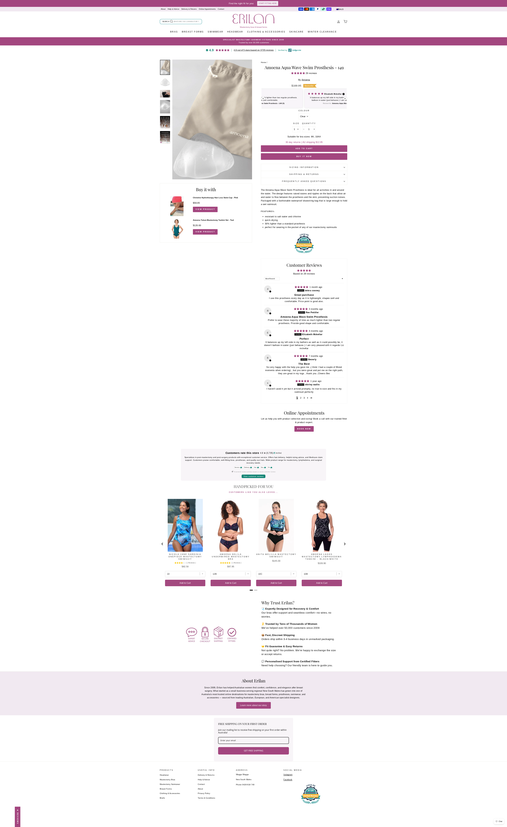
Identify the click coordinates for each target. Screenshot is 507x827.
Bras (174, 32)
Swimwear (215, 32)
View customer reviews (253, 476)
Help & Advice (173, 9)
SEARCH (166, 22)
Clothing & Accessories (266, 32)
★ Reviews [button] (18, 816)
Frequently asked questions (304, 181)
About (163, 9)
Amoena (306, 80)
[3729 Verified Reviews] (304, 253)
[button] (298, 73)
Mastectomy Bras (167, 780)
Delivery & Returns (189, 9)
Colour (304, 111)
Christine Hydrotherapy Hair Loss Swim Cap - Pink (215, 198)
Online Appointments (207, 9)
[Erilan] (253, 19)
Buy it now (304, 156)
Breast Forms (193, 32)
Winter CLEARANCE (322, 32)
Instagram (287, 774)
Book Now (304, 429)
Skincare (296, 32)
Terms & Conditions (206, 798)
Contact (221, 9)
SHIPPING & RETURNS (304, 174)
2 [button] (300, 398)
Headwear (235, 32)
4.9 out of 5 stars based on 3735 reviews (254, 50)
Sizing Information (304, 167)
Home (263, 62)
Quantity (309, 123)
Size (296, 123)
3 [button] (304, 398)
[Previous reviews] (263, 98)
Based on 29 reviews (304, 273)
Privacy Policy (204, 793)
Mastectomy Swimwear (170, 784)
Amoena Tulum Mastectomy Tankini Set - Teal (213, 220)
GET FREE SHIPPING (253, 750)
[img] (302, 287)
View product (205, 209)
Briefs (162, 798)
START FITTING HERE (268, 3)
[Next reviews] (345, 98)
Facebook (287, 779)
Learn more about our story (253, 705)
